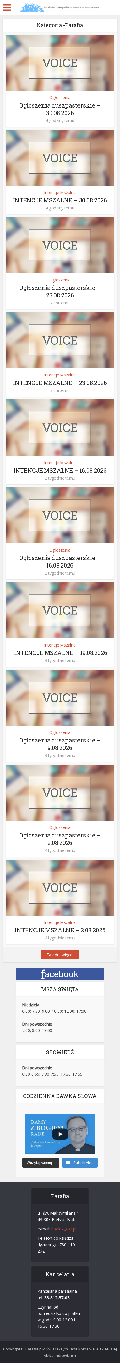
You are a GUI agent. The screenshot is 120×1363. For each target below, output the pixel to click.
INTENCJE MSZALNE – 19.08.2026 (60, 652)
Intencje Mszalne (60, 192)
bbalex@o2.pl (63, 1229)
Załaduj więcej (60, 954)
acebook (60, 974)
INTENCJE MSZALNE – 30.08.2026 (60, 200)
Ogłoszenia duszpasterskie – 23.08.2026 (60, 291)
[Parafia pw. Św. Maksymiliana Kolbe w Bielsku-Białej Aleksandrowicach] (60, 7)
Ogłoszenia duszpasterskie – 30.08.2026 (60, 109)
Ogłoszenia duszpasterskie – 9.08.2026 (60, 743)
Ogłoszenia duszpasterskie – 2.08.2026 (60, 838)
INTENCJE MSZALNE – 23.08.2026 (60, 382)
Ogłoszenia (59, 97)
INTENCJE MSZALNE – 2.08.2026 (60, 930)
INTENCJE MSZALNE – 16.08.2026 (60, 470)
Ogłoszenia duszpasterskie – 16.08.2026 (60, 561)
